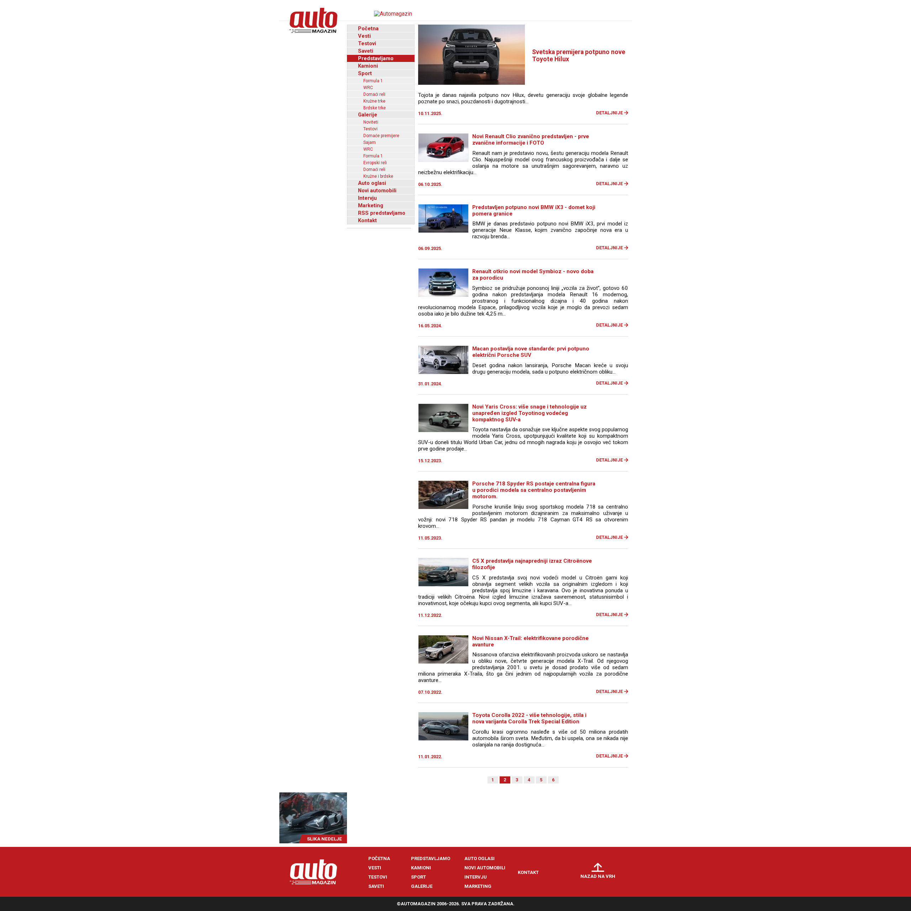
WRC (368, 87)
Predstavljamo (376, 58)
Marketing (370, 205)
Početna (368, 28)
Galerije (367, 114)
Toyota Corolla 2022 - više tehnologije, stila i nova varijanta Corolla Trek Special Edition (529, 718)
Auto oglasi (372, 183)
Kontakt (367, 220)
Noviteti (370, 122)
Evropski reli (375, 162)
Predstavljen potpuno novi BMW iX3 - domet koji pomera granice (533, 210)
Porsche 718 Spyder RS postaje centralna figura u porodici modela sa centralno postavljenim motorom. (533, 490)
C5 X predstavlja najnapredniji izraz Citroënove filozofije (532, 564)
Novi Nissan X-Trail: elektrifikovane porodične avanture (530, 641)
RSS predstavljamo (381, 213)
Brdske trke (374, 107)
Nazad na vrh (597, 876)
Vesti (364, 36)
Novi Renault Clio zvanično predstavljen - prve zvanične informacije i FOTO (530, 139)
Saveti (365, 51)
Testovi (367, 43)
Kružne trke (374, 101)
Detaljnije (609, 112)
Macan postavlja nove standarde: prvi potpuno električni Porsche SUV (530, 351)
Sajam (369, 142)
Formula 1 (373, 80)
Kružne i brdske (378, 176)
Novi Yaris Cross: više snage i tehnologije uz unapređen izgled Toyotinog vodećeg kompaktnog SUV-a (529, 413)
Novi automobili (377, 190)
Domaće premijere (381, 135)
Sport (365, 73)
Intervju (367, 198)
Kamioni (368, 66)
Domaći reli (374, 94)
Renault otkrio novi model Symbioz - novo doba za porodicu (533, 274)
